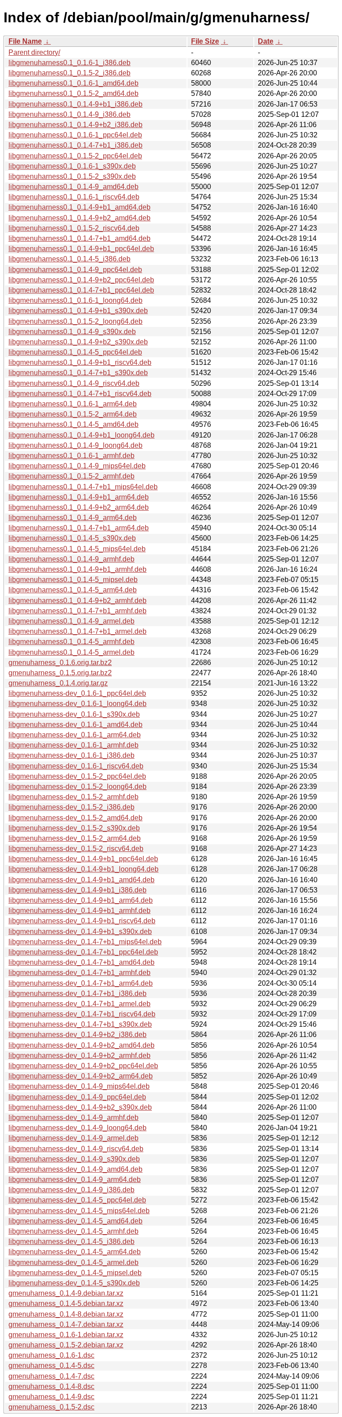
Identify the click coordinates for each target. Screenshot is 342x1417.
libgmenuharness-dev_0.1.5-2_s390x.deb (74, 828)
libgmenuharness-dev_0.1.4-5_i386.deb (71, 1241)
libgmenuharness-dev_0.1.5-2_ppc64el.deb (77, 776)
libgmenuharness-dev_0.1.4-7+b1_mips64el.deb (85, 942)
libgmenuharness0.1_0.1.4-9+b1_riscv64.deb (79, 362)
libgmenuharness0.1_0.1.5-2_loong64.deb (75, 321)
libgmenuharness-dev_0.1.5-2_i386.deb (71, 807)
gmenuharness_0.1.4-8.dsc (51, 1386)
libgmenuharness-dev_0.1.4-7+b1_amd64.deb (81, 962)
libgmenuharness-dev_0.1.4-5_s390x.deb (74, 1283)
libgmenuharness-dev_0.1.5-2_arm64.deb (74, 838)
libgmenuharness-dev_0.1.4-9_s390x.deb (74, 1159)
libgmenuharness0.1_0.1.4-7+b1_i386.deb (75, 145)
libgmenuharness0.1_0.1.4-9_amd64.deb (73, 186)
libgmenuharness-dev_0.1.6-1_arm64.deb (74, 735)
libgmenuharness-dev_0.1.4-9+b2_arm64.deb (80, 1076)
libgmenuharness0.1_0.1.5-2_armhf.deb (71, 476)
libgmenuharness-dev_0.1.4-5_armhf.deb (73, 1231)
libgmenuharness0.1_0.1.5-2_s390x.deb (72, 176)
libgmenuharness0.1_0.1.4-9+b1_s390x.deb (78, 310)
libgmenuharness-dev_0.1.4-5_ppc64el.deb (77, 1200)
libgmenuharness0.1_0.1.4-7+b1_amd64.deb (79, 238)
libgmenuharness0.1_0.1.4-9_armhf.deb (71, 559)
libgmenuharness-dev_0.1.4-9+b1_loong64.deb (83, 869)
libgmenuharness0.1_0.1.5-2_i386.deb (69, 73)
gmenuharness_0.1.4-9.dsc (51, 1396)
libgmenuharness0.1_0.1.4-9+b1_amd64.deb (79, 207)
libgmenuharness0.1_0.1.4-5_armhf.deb (71, 641)
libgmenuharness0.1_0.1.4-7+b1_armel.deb (77, 631)
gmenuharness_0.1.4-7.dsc (51, 1376)
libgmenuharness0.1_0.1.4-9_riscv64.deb (73, 383)
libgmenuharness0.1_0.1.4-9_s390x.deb (72, 331)
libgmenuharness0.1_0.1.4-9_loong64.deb (75, 445)
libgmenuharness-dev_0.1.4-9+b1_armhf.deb (79, 910)
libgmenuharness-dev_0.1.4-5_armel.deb (73, 1262)
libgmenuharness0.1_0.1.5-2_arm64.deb (72, 414)
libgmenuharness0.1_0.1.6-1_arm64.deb (72, 404)
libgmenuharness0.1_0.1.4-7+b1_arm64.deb (78, 528)
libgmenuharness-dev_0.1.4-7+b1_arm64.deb (80, 983)
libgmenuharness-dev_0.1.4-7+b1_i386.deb (77, 993)
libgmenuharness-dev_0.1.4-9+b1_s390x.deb (80, 931)
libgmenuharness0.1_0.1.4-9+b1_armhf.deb (77, 569)
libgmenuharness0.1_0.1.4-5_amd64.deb (73, 424)
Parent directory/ (34, 52)
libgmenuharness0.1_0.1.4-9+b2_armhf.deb (77, 600)
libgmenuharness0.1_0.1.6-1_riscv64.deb (73, 197)
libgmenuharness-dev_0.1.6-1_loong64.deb (77, 703)
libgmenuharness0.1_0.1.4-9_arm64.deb (72, 517)
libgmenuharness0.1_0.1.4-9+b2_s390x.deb (78, 342)
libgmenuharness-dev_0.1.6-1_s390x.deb (74, 714)
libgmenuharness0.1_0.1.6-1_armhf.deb (71, 455)
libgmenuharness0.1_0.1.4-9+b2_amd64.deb (79, 218)
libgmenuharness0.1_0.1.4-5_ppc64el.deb (75, 352)
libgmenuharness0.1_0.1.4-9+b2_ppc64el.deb (81, 280)
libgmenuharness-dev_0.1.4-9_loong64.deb (77, 1128)
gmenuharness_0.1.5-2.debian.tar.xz (65, 1345)
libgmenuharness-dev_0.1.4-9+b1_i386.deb (77, 890)
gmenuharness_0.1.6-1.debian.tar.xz (65, 1335)
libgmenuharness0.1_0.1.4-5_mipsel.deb (73, 579)
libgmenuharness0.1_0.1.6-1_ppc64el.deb (75, 135)
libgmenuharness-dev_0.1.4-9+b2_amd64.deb (81, 1045)
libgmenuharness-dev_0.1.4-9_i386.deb (71, 1190)
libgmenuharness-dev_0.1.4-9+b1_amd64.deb (81, 880)
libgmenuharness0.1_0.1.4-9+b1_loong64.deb (81, 435)
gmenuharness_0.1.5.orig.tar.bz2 (60, 673)
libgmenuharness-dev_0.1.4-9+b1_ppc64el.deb (83, 859)
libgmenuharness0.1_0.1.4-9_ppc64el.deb (75, 269)
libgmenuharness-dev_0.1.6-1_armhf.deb (73, 745)
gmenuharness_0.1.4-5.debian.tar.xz (65, 1303)
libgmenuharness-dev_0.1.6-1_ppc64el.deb (77, 693)
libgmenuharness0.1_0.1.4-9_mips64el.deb (77, 466)
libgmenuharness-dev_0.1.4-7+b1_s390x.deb (80, 1024)
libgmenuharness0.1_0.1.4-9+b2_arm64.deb (78, 507)
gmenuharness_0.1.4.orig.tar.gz (58, 683)
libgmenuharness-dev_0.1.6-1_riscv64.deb (75, 766)
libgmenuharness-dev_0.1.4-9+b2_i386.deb (77, 1034)
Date (265, 41)
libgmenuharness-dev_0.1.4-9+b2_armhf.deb (79, 1055)
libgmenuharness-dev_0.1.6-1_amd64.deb (75, 724)
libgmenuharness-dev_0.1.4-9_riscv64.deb (75, 1149)
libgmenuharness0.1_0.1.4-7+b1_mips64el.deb (83, 487)
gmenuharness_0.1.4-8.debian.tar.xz (65, 1314)
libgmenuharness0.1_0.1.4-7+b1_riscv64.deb (79, 393)
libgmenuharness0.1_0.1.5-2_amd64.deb (73, 93)
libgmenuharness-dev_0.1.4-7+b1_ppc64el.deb (83, 952)
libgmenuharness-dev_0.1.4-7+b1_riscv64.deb (81, 1014)
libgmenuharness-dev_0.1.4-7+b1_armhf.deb (79, 972)
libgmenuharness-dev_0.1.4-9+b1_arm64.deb (80, 900)
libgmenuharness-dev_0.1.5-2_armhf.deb (73, 797)
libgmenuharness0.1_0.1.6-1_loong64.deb (75, 300)
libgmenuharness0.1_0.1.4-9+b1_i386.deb (75, 104)
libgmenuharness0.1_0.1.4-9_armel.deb (71, 621)
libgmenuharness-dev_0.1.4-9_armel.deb (73, 1138)
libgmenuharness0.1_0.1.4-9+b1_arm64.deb (78, 497)
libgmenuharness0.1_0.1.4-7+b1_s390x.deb (78, 372)
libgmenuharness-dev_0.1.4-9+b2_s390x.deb (80, 1107)
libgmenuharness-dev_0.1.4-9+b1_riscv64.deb (81, 921)
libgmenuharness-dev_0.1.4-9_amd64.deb (75, 1169)
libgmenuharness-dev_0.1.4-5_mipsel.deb (75, 1273)
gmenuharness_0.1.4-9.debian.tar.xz (65, 1293)
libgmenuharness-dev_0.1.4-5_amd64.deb (75, 1221)
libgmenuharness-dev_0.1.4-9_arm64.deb (74, 1179)
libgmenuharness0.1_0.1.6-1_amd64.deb (73, 83)
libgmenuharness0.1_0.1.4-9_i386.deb (69, 114)
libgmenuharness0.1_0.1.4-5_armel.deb (71, 652)
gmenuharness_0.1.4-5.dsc (51, 1365)
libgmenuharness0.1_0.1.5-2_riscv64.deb (73, 228)
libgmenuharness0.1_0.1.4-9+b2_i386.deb (75, 124)
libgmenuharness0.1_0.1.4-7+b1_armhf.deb (77, 611)
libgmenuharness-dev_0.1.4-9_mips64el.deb (79, 1086)
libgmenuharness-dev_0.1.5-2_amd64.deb (75, 818)
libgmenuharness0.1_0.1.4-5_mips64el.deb (77, 549)
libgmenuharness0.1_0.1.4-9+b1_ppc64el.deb (81, 248)
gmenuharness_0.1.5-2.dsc (51, 1407)
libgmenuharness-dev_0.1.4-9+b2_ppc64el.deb (83, 1066)
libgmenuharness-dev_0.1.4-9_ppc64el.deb (77, 1097)
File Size (205, 41)
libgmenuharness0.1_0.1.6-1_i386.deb (69, 62)
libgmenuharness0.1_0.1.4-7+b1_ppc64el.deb (81, 290)
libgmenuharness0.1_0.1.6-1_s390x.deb (72, 166)
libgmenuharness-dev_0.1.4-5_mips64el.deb (79, 1211)
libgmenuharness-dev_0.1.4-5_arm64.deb (74, 1252)
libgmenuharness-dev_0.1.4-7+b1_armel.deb (79, 1004)
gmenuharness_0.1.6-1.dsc (51, 1355)
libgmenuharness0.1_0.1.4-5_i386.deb (69, 259)
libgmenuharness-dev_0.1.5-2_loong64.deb (77, 786)
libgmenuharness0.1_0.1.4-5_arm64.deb (72, 590)
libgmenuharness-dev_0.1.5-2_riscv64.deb (75, 848)
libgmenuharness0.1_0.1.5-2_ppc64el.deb (75, 156)
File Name (25, 41)
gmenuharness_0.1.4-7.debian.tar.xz (65, 1324)
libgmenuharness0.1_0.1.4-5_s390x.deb (72, 538)
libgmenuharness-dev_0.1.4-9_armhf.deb (73, 1117)
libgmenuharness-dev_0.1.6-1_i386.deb (71, 755)
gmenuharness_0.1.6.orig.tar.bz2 (60, 662)
